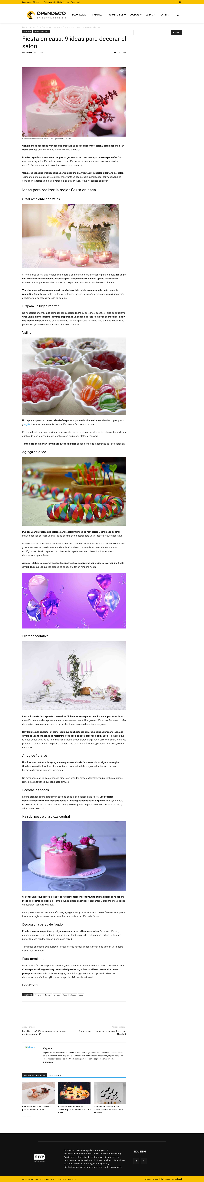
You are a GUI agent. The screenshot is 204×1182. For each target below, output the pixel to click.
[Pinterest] (39, 59)
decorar (48, 995)
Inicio (24, 27)
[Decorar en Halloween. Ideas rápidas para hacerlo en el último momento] (110, 1093)
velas (81, 995)
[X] (180, 2)
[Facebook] (176, 2)
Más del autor (55, 1075)
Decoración (34, 27)
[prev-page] (24, 1118)
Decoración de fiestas (51, 27)
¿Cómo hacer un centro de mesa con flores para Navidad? (102, 1033)
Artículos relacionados (35, 1075)
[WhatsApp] (46, 59)
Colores (38, 995)
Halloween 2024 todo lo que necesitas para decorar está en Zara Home (74, 1109)
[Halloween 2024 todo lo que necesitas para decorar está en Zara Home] (74, 1093)
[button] (178, 14)
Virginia (29, 52)
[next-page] (29, 1118)
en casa (57, 995)
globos (73, 995)
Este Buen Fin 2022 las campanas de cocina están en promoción (44, 1033)
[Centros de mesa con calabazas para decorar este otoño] (38, 1093)
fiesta (65, 995)
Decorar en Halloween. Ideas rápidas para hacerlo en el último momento (108, 1109)
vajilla (27, 424)
